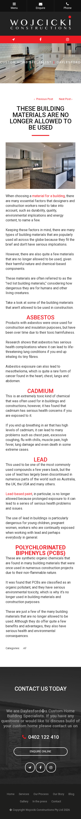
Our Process (41, 794)
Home (10, 794)
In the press (40, 801)
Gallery (24, 801)
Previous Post (44, 99)
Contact (56, 801)
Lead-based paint (19, 494)
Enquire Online (40, 751)
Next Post (65, 99)
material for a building (48, 196)
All (24, 648)
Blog (71, 794)
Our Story (58, 794)
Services (24, 794)
